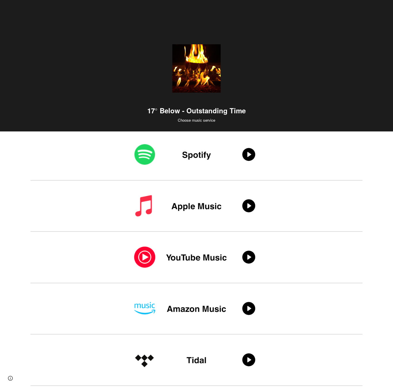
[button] (10, 378)
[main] (196, 111)
